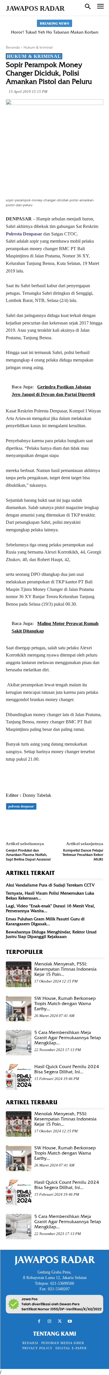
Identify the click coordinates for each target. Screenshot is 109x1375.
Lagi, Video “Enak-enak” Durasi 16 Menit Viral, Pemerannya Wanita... (50, 908)
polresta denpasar (21, 806)
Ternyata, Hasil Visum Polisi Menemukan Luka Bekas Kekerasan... (50, 896)
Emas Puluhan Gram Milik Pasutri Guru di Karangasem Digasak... (45, 921)
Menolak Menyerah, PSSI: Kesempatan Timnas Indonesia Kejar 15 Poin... (65, 969)
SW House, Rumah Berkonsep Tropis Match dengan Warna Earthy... (65, 1003)
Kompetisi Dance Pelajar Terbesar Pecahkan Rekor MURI (82, 854)
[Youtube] (70, 1321)
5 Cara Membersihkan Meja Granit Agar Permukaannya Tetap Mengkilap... (67, 1038)
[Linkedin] (65, 822)
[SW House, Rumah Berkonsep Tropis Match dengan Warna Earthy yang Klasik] (18, 1008)
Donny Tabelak (37, 795)
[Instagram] (49, 1321)
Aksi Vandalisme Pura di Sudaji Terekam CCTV (50, 885)
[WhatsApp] (52, 822)
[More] (92, 822)
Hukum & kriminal (38, 47)
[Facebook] (11, 822)
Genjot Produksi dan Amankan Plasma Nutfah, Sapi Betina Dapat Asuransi (28, 854)
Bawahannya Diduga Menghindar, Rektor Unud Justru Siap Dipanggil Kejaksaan (51, 934)
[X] (25, 822)
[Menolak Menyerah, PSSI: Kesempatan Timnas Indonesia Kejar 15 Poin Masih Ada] (18, 974)
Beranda (13, 47)
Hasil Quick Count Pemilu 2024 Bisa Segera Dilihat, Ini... (66, 1069)
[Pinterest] (38, 822)
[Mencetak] (78, 822)
